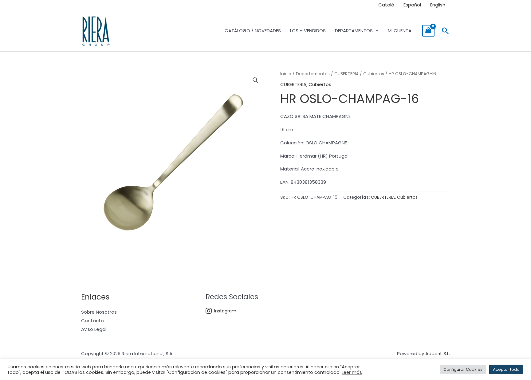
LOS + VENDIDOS (308, 30)
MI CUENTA (399, 30)
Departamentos (313, 74)
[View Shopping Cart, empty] (428, 31)
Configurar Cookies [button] (462, 369)
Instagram (225, 311)
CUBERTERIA (346, 74)
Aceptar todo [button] (506, 369)
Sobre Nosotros (99, 312)
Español (412, 5)
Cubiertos (373, 74)
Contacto (92, 320)
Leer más (352, 372)
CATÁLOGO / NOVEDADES (253, 30)
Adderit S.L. (437, 353)
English (437, 5)
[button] (445, 30)
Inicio (285, 74)
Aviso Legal (93, 329)
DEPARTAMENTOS (354, 30)
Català (386, 5)
